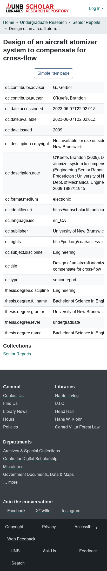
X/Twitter (44, 510)
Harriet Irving (67, 395)
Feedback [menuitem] (88, 551)
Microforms (13, 466)
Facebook (16, 510)
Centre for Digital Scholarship (30, 458)
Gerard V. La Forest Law (77, 427)
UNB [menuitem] (15, 551)
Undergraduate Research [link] (43, 22)
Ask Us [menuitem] (49, 551)
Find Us (10, 403)
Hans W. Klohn (69, 419)
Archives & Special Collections (31, 451)
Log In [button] (95, 8)
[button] (37, 8)
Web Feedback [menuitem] (21, 539)
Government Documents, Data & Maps (38, 474)
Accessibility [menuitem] (86, 527)
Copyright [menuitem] (14, 527)
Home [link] (8, 22)
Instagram (71, 510)
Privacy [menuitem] (49, 527)
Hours (8, 419)
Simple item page (53, 73)
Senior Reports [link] (86, 22)
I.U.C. (60, 403)
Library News (15, 411)
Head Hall (64, 411)
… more (10, 482)
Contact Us (13, 395)
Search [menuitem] (18, 563)
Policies (10, 427)
